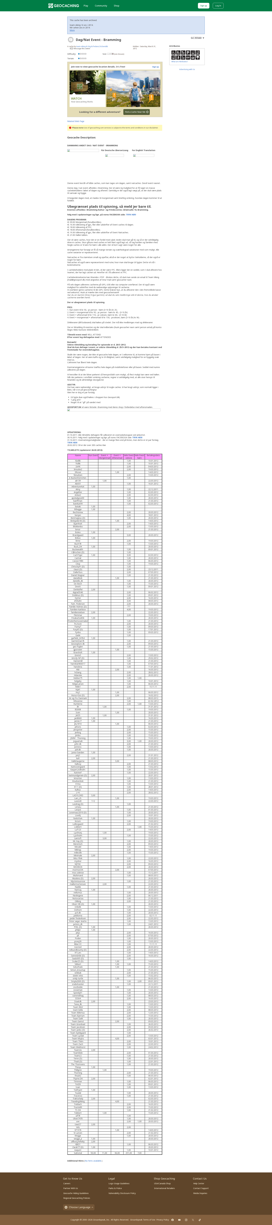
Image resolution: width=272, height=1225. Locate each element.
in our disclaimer (151, 128)
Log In (218, 5)
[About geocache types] (70, 39)
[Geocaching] (63, 6)
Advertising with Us (187, 69)
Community (101, 5)
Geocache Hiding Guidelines (76, 1193)
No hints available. (93, 1160)
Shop (116, 5)
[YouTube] (179, 1220)
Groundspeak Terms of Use (142, 1219)
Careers (66, 1183)
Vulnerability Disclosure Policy (122, 1193)
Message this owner (82, 48)
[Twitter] (193, 1220)
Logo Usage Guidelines (119, 1183)
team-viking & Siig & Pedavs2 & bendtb (92, 46)
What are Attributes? (179, 61)
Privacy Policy (162, 1219)
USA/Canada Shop (162, 1183)
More (72, 30)
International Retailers (164, 1188)
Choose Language (79, 1207)
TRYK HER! (131, 214)
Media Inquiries (200, 1193)
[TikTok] (199, 1220)
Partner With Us (70, 1188)
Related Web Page (75, 121)
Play (86, 5)
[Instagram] (186, 1220)
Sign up (203, 5)
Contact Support (201, 1188)
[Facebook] (172, 1220)
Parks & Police (115, 1188)
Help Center (198, 1183)
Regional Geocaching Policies (76, 1198)
